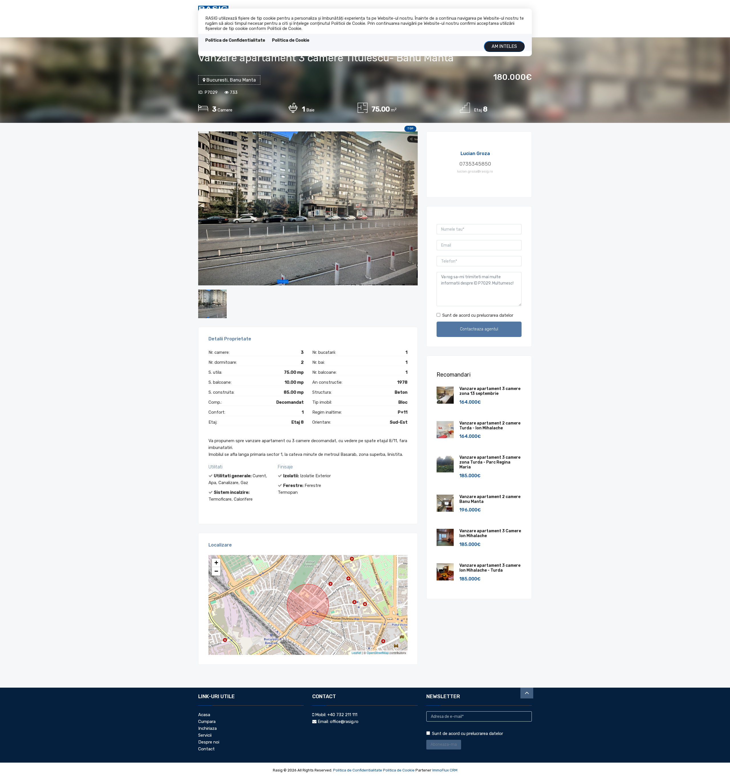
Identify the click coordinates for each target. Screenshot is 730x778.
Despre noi (208, 742)
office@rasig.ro (344, 721)
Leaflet (356, 652)
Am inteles (504, 46)
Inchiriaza (207, 728)
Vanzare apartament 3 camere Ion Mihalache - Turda (489, 568)
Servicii (205, 735)
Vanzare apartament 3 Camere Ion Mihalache (490, 533)
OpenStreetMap (378, 652)
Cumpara (207, 721)
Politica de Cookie (290, 40)
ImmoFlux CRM (444, 770)
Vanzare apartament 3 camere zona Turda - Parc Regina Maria (489, 462)
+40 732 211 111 (342, 714)
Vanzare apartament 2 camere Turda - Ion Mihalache (489, 425)
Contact (206, 748)
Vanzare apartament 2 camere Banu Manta (489, 499)
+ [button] (216, 562)
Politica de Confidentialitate (235, 40)
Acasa (204, 714)
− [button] (216, 571)
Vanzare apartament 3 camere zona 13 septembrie (489, 391)
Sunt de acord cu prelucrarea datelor (477, 315)
